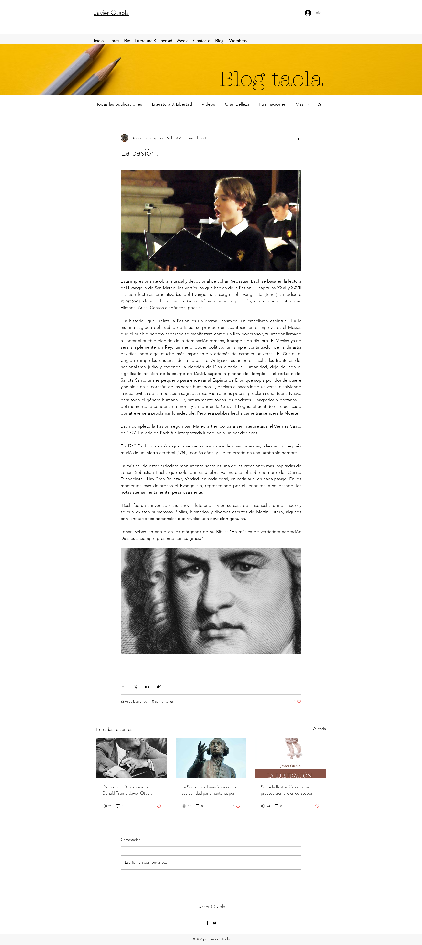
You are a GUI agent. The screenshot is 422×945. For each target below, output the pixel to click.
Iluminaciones (272, 104)
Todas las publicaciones (119, 104)
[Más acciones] (298, 138)
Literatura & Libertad (172, 104)
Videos (208, 104)
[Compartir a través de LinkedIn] (147, 686)
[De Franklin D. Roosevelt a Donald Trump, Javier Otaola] (131, 758)
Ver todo (319, 729)
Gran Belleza (237, 104)
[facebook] (207, 923)
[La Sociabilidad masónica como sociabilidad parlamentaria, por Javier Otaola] (211, 758)
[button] (319, 104)
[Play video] (211, 220)
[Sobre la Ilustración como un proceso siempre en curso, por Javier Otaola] (290, 758)
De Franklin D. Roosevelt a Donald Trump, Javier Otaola (127, 790)
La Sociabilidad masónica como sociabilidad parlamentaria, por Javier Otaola (209, 790)
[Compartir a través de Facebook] (123, 686)
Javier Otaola (111, 13)
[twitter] (214, 923)
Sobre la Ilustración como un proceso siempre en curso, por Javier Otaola (287, 790)
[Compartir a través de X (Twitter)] (135, 686)
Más (299, 104)
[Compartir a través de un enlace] (159, 686)
